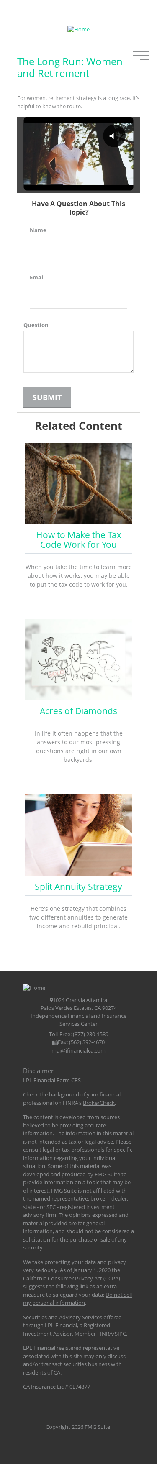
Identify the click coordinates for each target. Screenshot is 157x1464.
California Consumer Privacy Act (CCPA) (71, 1278)
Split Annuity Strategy (78, 886)
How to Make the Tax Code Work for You (78, 539)
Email (37, 277)
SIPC (120, 1333)
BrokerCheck (99, 1102)
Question (36, 325)
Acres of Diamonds (78, 711)
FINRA (105, 1333)
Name (38, 230)
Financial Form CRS (57, 1080)
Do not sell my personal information (77, 1299)
